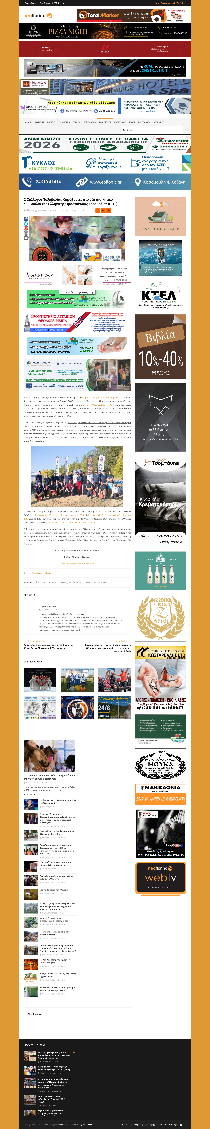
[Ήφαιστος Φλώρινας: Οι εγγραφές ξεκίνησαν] (77, 707)
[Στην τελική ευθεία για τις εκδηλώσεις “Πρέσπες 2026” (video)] (30, 1100)
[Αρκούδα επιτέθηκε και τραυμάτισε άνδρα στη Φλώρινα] (31, 880)
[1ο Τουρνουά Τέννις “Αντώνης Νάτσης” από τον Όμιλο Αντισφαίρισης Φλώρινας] (114, 707)
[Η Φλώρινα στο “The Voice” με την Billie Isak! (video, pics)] (31, 804)
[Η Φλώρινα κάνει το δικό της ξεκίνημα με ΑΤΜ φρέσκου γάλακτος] (31, 991)
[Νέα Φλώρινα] (38, 15)
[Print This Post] (26, 237)
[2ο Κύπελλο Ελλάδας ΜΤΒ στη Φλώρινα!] (40, 707)
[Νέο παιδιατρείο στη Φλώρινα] (31, 894)
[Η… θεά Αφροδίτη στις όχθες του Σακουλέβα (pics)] (31, 964)
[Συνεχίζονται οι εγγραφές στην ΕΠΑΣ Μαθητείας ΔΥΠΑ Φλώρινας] (30, 1070)
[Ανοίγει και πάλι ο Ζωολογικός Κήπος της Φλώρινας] (31, 978)
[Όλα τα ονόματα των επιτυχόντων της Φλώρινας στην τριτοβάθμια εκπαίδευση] (49, 756)
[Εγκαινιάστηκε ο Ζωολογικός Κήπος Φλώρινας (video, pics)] (31, 835)
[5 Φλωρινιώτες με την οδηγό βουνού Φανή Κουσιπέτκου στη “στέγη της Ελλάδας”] (114, 680)
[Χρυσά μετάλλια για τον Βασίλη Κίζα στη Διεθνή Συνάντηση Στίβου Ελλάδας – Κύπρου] (77, 680)
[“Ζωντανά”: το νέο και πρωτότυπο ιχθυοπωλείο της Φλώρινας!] (31, 866)
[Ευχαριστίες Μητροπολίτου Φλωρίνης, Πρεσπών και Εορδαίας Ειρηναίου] (30, 1114)
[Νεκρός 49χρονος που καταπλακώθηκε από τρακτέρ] (31, 922)
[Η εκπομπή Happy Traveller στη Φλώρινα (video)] (31, 936)
